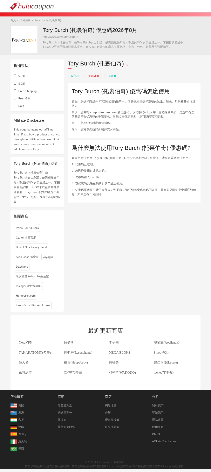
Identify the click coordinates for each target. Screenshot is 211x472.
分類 (108, 412)
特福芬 (114, 362)
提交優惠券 (112, 427)
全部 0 (75, 76)
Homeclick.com (26, 295)
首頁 (13, 20)
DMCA (156, 434)
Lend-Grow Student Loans (33, 305)
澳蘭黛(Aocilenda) (166, 342)
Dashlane (22, 266)
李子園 (114, 342)
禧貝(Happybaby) (76, 362)
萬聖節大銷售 (66, 427)
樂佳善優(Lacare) (166, 362)
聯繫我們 (158, 412)
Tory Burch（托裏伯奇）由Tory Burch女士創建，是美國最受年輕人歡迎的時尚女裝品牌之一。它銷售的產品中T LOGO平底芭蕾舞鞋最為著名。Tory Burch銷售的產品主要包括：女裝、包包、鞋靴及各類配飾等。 (113, 44)
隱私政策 (158, 419)
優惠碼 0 (93, 76)
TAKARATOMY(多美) (35, 352)
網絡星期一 (65, 412)
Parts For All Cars (27, 228)
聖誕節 (62, 419)
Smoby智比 (162, 352)
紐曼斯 (69, 342)
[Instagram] (110, 456)
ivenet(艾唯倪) (163, 372)
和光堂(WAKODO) (122, 372)
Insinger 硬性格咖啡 (29, 286)
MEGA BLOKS (119, 352)
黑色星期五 (65, 405)
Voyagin (48, 257)
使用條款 (158, 427)
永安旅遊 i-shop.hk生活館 (32, 276)
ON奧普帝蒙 (73, 372)
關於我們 (158, 405)
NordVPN (25, 342)
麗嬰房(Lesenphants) (78, 352)
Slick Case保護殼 (27, 257)
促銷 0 (112, 76)
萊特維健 (25, 372)
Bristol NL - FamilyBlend (31, 247)
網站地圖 (110, 405)
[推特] (101, 456)
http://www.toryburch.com (59, 36)
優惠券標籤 (112, 419)
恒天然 (24, 362)
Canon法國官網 (26, 237)
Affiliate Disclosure (164, 441)
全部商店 (25, 20)
